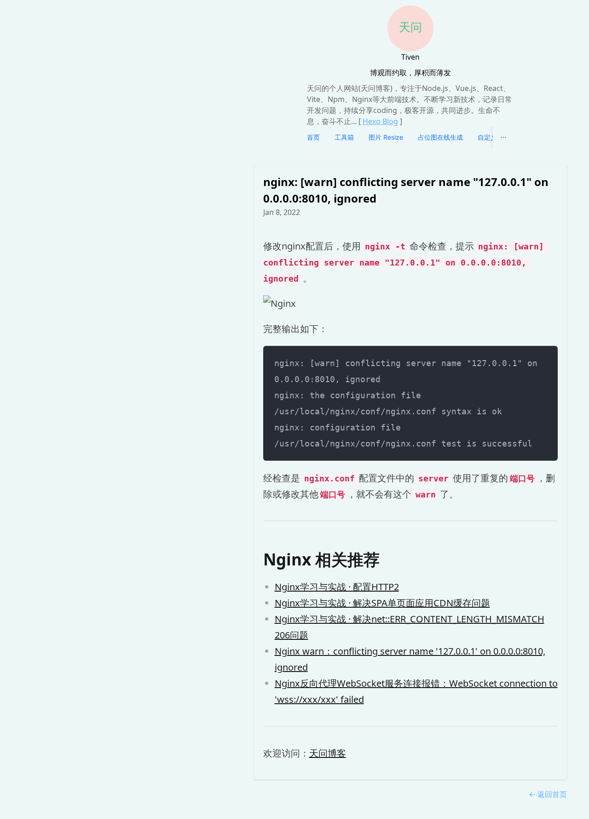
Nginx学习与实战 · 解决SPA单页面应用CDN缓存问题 (382, 603)
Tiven (410, 57)
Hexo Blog (380, 121)
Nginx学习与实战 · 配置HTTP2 (337, 587)
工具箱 (344, 137)
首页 (313, 137)
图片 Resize (386, 137)
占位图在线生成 (440, 137)
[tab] (313, 137)
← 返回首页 (548, 794)
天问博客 (327, 753)
